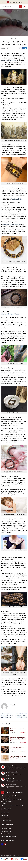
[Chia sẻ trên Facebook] (23, 48)
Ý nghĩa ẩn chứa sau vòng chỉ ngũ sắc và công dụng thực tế (18, 757)
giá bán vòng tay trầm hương (8, 60)
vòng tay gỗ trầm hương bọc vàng (12, 224)
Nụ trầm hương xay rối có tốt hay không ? (18, 729)
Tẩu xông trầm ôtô (16, 199)
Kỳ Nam (3, 211)
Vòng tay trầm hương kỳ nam (10, 314)
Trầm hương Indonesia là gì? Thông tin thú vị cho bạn (17, 748)
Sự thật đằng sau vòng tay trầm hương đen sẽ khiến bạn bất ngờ (7, 715)
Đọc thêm (22, 732)
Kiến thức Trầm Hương (5, 10)
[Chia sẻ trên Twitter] (25, 48)
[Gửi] (20, 6)
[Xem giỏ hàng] (25, 6)
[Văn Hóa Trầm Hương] (15, 2)
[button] (2, 2)
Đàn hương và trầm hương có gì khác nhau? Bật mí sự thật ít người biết (18, 739)
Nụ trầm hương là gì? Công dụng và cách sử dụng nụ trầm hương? (21, 715)
